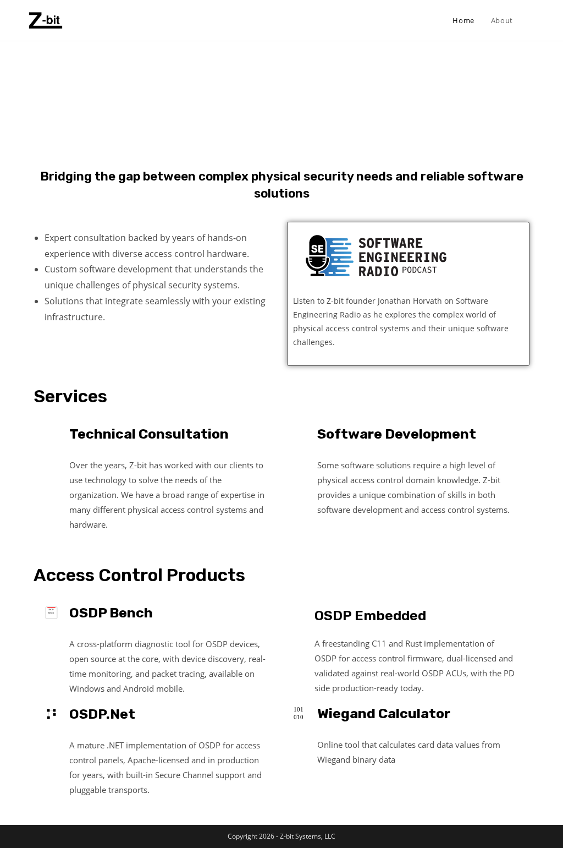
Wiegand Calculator (383, 713)
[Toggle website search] (532, 20)
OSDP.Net (102, 714)
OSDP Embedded (370, 615)
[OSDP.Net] (51, 714)
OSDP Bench (111, 613)
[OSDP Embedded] (299, 613)
